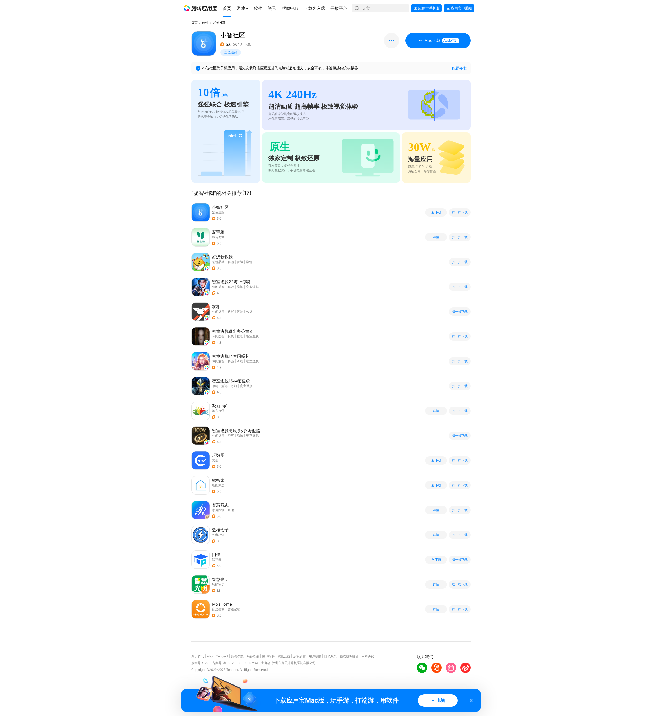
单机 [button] (215, 386)
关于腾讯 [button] (197, 656)
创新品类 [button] (218, 262)
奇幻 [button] (240, 361)
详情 (436, 237)
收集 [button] (231, 336)
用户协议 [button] (368, 656)
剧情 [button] (249, 262)
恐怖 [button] (240, 287)
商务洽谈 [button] (253, 656)
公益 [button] (249, 311)
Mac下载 (441, 40)
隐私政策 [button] (330, 656)
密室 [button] (231, 435)
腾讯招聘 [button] (268, 656)
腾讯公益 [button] (284, 656)
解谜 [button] (231, 262)
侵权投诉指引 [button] (349, 656)
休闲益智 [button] (218, 287)
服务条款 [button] (237, 656)
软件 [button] (205, 23)
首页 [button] (194, 23)
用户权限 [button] (315, 656)
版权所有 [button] (299, 656)
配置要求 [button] (459, 68)
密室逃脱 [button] (252, 287)
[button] (200, 8)
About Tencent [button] (217, 656)
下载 (438, 212)
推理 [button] (240, 336)
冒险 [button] (240, 262)
